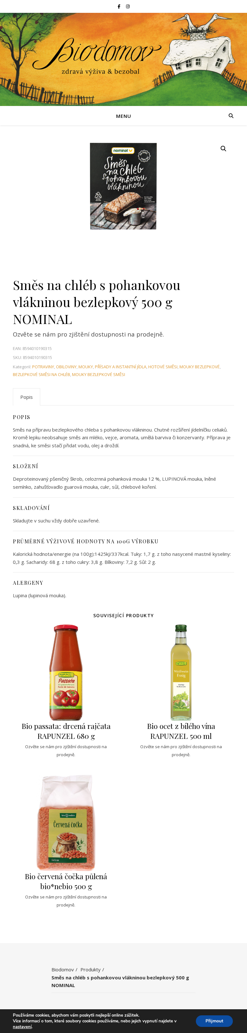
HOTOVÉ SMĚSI (163, 367)
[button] (223, 148)
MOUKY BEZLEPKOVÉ (199, 367)
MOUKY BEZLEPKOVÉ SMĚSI (98, 374)
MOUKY (85, 367)
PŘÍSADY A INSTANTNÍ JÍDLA (120, 367)
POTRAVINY (43, 367)
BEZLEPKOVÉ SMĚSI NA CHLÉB (41, 374)
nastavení (22, 1027)
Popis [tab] (26, 397)
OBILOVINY (66, 367)
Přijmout (214, 1021)
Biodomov (62, 969)
